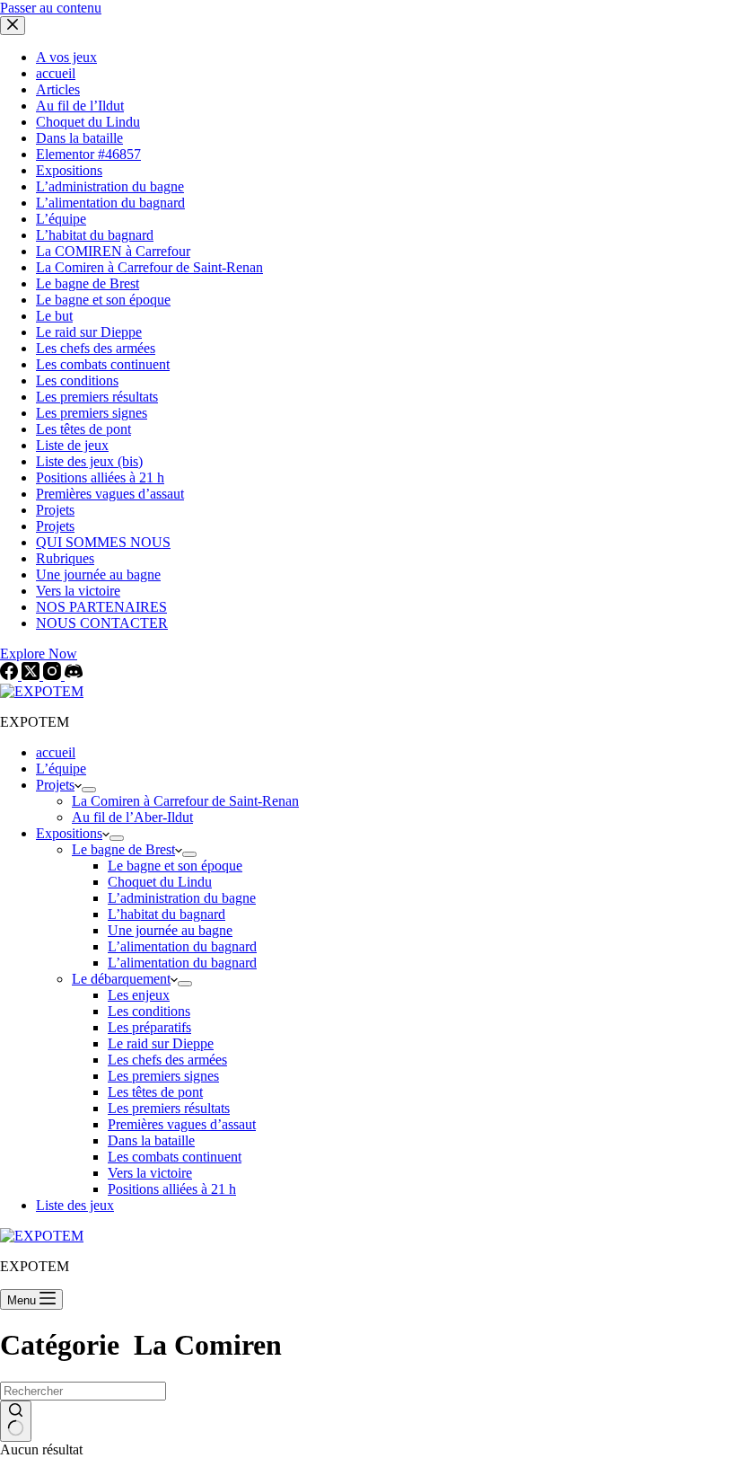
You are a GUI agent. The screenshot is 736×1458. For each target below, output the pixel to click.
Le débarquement (121, 978)
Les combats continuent (174, 1156)
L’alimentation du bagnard (182, 946)
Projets (55, 784)
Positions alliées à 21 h (172, 1189)
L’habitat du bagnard (166, 914)
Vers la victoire (150, 1172)
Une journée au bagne (170, 930)
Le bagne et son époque (175, 865)
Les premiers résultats (169, 1108)
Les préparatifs (149, 1027)
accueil (55, 752)
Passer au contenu (50, 7)
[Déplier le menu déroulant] (89, 789)
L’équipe (61, 768)
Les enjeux (139, 995)
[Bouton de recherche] (15, 1421)
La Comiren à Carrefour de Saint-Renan (185, 801)
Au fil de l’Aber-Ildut (132, 817)
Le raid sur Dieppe (161, 1043)
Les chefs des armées (167, 1059)
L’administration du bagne (182, 898)
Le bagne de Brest (123, 849)
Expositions (69, 833)
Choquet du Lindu (160, 881)
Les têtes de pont (155, 1092)
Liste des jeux (75, 1205)
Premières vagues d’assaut (182, 1124)
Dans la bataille (151, 1140)
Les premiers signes (163, 1075)
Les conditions (149, 1011)
